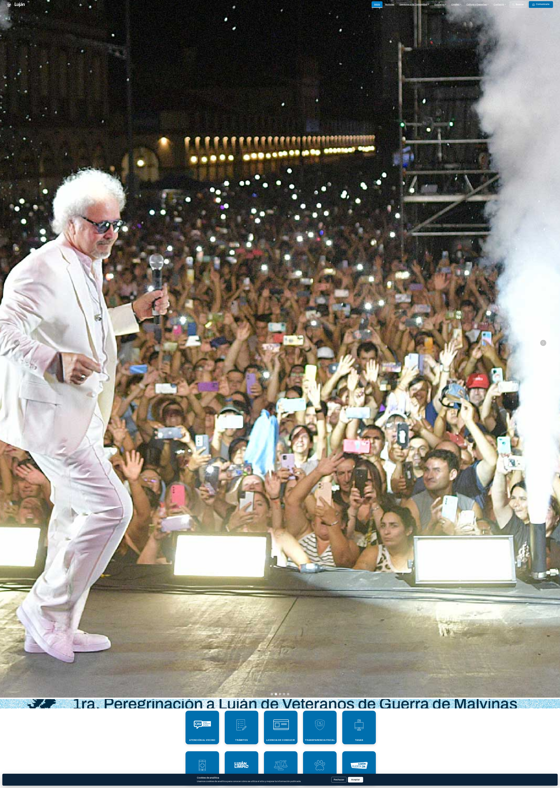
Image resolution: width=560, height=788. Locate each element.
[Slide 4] (284, 694)
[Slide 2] (276, 694)
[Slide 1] (272, 694)
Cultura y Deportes (476, 4)
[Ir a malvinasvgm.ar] (280, 703)
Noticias (389, 4)
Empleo (455, 4)
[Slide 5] (288, 694)
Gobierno (439, 4)
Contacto (499, 4)
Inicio (377, 4)
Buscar (520, 4)
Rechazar (339, 779)
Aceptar (355, 779)
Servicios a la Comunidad (413, 4)
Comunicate (542, 4)
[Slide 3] (280, 694)
